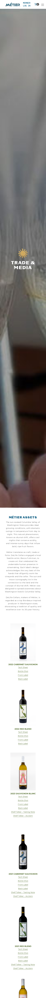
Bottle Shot (23, 671)
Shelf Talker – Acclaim (23, 816)
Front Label (23, 675)
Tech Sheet (23, 667)
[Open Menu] (42, 4)
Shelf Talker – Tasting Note (23, 812)
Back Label (23, 679)
